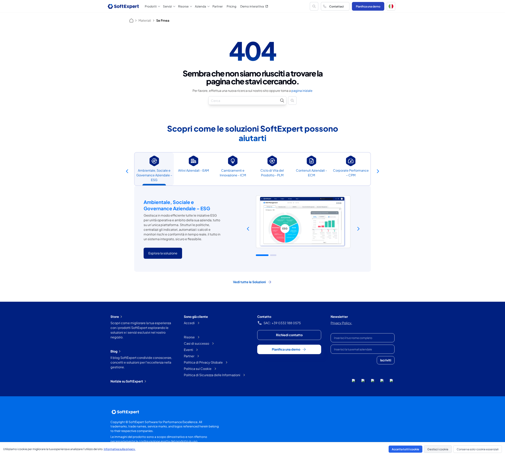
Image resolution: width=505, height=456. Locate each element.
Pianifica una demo (368, 6)
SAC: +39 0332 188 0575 (282, 323)
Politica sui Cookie (197, 369)
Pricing (231, 6)
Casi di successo (196, 343)
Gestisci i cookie (437, 449)
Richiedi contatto (289, 335)
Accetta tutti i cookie (405, 449)
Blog (113, 351)
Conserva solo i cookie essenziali (477, 449)
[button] (391, 6)
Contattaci (336, 6)
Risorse (189, 337)
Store (114, 317)
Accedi (189, 323)
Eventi (188, 350)
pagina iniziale (301, 90)
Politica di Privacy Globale (203, 362)
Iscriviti (385, 360)
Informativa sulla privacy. (120, 449)
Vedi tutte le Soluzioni (249, 282)
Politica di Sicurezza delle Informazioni (212, 375)
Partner (217, 6)
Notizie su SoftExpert (126, 381)
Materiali (144, 20)
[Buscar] (314, 6)
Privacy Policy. (341, 323)
